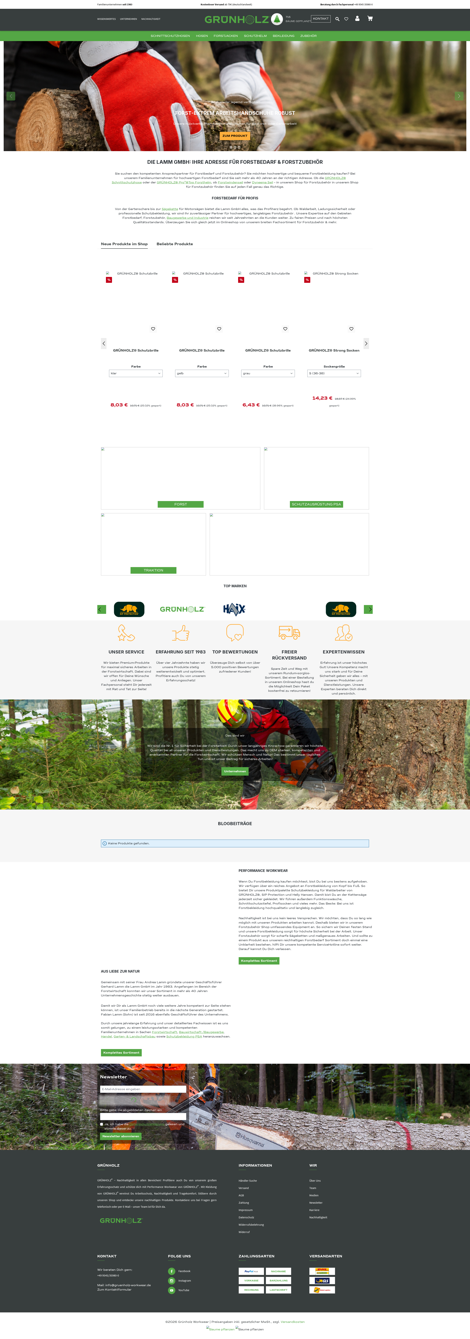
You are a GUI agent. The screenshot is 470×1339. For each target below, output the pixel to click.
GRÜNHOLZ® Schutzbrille (136, 350)
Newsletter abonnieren (120, 1136)
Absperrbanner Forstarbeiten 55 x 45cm (334, 353)
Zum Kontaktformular (114, 1289)
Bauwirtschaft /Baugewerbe (201, 1032)
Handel (106, 1036)
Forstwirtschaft (164, 1032)
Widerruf (244, 1232)
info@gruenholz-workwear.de (128, 1285)
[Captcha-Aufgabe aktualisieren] (176, 1100)
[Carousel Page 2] (235, 147)
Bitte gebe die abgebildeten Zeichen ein (132, 1110)
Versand (244, 1188)
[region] (235, 96)
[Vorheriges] (103, 343)
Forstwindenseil (230, 182)
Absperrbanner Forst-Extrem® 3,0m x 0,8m (268, 353)
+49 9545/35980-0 (108, 1275)
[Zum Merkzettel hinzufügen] (153, 329)
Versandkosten (293, 1322)
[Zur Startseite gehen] (237, 20)
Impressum (246, 1210)
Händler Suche (248, 1180)
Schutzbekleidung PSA (184, 1036)
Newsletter (316, 1202)
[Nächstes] (366, 343)
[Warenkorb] (370, 19)
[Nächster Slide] (459, 96)
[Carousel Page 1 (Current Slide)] (231, 147)
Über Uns (315, 1180)
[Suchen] (337, 19)
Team (312, 1188)
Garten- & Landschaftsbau (135, 1036)
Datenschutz (246, 1217)
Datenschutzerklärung (146, 1124)
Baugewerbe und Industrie (187, 218)
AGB (241, 1195)
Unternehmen (128, 19)
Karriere (314, 1210)
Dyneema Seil (262, 182)
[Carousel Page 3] (239, 147)
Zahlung (244, 1202)
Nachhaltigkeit (150, 19)
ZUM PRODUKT (235, 136)
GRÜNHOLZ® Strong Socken (202, 350)
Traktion (153, 570)
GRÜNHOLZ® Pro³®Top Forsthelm (184, 182)
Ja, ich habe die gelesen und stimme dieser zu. (144, 1126)
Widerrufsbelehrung (251, 1224)
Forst (180, 504)
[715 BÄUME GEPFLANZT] (277, 19)
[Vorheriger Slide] (10, 96)
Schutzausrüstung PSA (316, 504)
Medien (314, 1195)
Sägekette (170, 209)
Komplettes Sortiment (259, 961)
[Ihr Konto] (358, 19)
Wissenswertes (106, 19)
